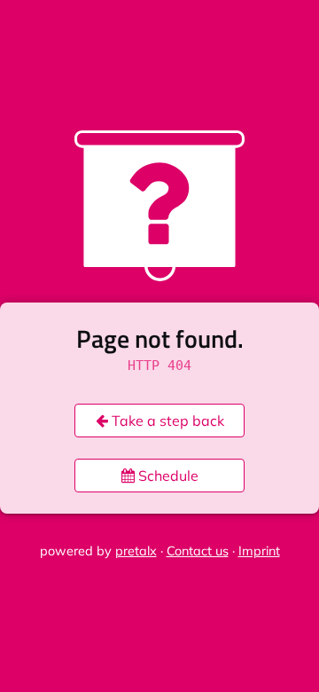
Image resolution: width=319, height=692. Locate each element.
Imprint (259, 551)
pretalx (136, 551)
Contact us (198, 551)
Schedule (166, 475)
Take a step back (166, 420)
